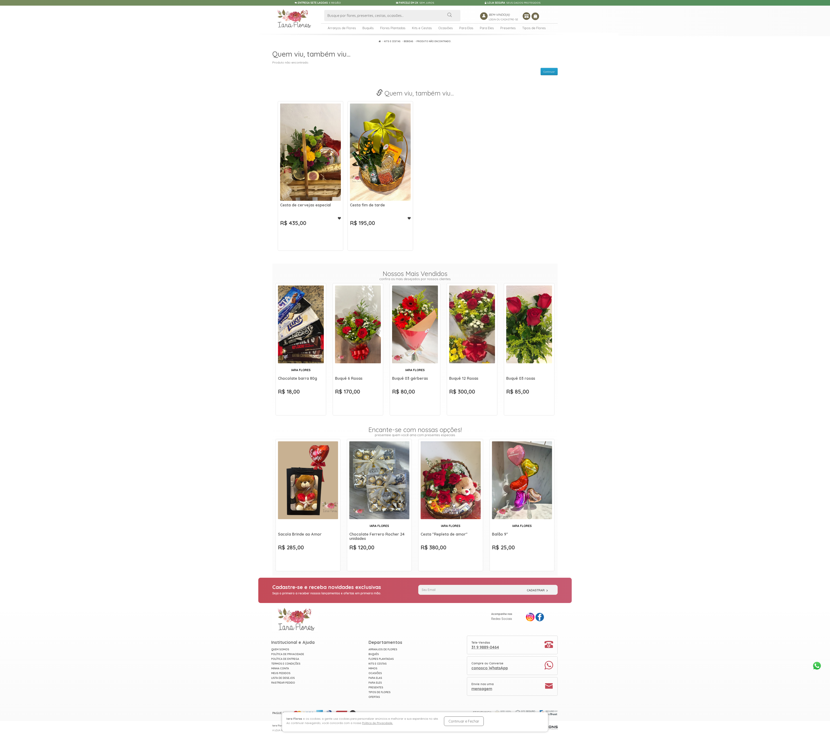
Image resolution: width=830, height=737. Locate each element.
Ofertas (374, 697)
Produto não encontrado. (434, 41)
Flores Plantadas (392, 28)
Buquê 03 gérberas (410, 378)
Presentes (508, 28)
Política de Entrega (285, 658)
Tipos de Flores (534, 28)
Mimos (373, 668)
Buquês (368, 28)
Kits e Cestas (422, 28)
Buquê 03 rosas (520, 378)
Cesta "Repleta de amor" (444, 534)
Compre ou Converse (489, 665)
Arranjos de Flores (342, 28)
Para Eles (487, 28)
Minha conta (280, 668)
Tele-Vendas (485, 645)
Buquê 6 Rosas (348, 378)
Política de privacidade (287, 654)
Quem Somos (280, 649)
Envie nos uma (482, 686)
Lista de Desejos (283, 678)
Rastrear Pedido (283, 682)
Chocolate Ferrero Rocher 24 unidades (377, 536)
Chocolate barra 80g (297, 378)
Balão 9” (500, 534)
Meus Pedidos (280, 673)
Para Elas (466, 28)
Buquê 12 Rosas (463, 378)
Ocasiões (445, 28)
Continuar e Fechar (464, 721)
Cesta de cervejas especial (305, 205)
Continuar (549, 71)
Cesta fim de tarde (367, 205)
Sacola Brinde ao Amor (300, 534)
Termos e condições (285, 663)
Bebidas (408, 41)
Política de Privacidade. (377, 723)
